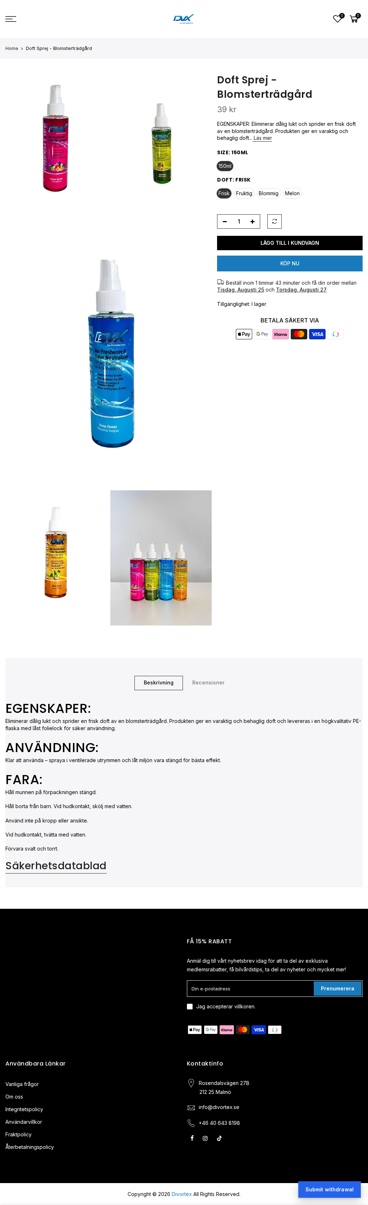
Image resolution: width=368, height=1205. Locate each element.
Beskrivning (159, 682)
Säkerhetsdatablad (56, 866)
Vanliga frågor (22, 1084)
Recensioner (208, 682)
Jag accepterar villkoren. (226, 1006)
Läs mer (262, 138)
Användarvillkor (23, 1122)
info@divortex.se (219, 1107)
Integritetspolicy (24, 1109)
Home (11, 48)
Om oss (14, 1097)
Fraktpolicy (18, 1134)
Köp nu (289, 263)
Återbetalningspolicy (29, 1147)
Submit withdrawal (329, 1189)
